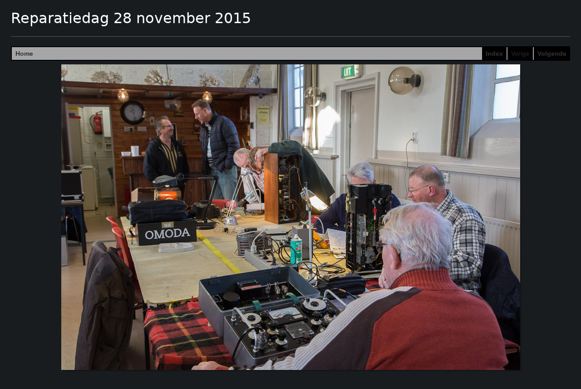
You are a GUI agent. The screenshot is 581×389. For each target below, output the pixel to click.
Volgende (551, 53)
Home (24, 53)
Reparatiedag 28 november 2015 (131, 18)
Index (494, 53)
